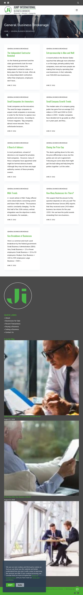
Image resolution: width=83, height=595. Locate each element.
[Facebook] (5, 3)
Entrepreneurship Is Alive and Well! (60, 52)
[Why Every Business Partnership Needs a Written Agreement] (41, 538)
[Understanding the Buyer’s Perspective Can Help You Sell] (41, 377)
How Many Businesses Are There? (60, 193)
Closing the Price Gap (55, 147)
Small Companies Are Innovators (20, 101)
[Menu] (77, 10)
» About (7, 318)
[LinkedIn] (8, 3)
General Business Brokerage (17, 49)
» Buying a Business (11, 326)
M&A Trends (12, 193)
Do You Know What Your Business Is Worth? (17, 497)
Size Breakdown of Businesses (19, 236)
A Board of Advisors (15, 147)
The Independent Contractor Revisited (18, 54)
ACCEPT (10, 585)
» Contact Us (9, 332)
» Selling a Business (11, 329)
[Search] (78, 3)
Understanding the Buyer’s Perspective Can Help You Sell (22, 416)
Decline (20, 585)
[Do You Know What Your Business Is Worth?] (41, 458)
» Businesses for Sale (12, 321)
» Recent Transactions (12, 324)
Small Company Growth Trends (58, 101)
